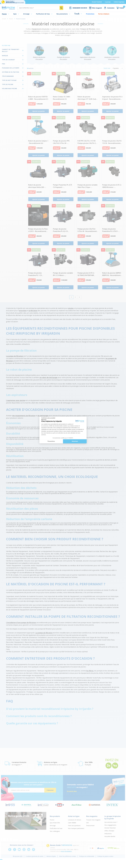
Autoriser (75, 441)
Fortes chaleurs (103, 14)
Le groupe (108, 2)
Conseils (76, 13)
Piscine (4, 14)
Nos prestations (62, 14)
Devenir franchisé (97, 2)
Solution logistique (119, 2)
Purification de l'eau (43, 14)
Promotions (90, 14)
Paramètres (51, 441)
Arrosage (26, 14)
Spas (15, 14)
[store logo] (8, 8)
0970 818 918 (10, 2)
